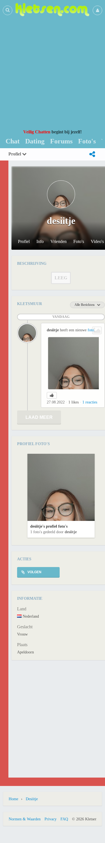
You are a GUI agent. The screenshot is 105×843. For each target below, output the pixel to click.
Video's (97, 241)
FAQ (64, 819)
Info (40, 241)
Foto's (78, 241)
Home (13, 799)
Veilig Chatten (36, 131)
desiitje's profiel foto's (48, 526)
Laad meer (39, 417)
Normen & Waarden (25, 819)
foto (91, 330)
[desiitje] (27, 333)
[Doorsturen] (92, 154)
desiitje (71, 532)
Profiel (15, 154)
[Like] (52, 395)
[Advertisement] (52, 72)
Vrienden (58, 241)
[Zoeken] (7, 10)
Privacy (51, 819)
